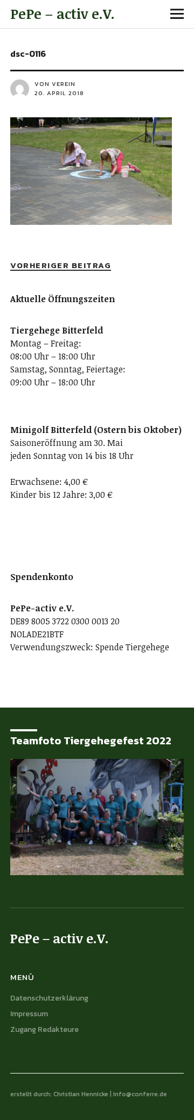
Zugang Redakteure (44, 1029)
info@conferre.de (140, 1094)
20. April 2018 (59, 93)
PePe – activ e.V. (62, 13)
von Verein (54, 83)
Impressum (29, 1013)
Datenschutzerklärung (49, 998)
